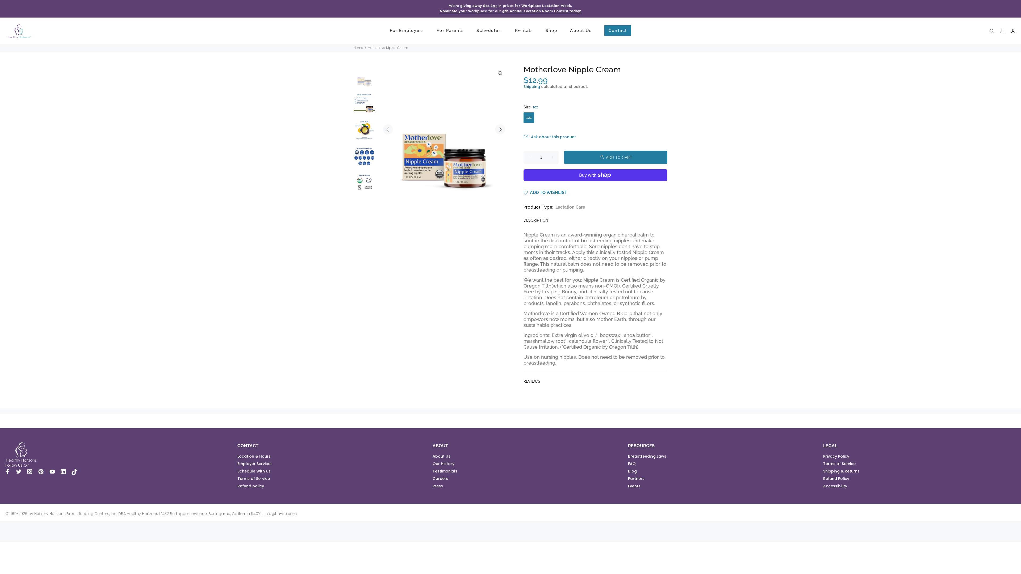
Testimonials (445, 471)
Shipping (532, 86)
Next (500, 129)
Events (634, 486)
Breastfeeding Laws (647, 456)
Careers (440, 478)
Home (358, 47)
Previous (388, 129)
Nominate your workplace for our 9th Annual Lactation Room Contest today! (510, 11)
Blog (632, 471)
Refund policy (250, 486)
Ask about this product (553, 137)
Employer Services (255, 463)
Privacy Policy (836, 456)
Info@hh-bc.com (281, 513)
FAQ (632, 463)
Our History (443, 463)
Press (438, 486)
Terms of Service (253, 478)
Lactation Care (570, 207)
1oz (529, 117)
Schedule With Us (254, 471)
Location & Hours (254, 456)
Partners (636, 478)
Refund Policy (836, 478)
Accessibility (835, 486)
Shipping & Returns (841, 471)
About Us (441, 456)
